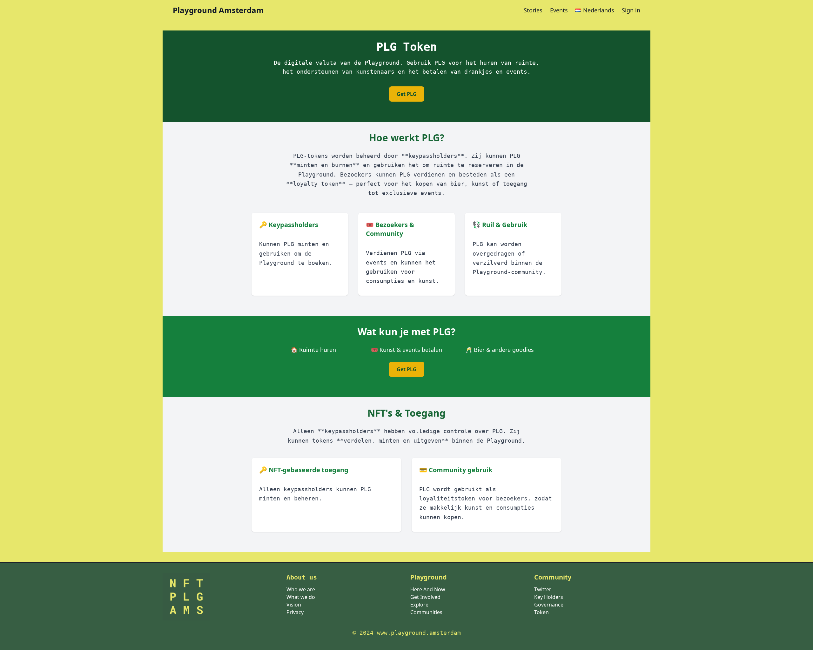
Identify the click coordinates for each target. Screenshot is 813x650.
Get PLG (407, 93)
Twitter (542, 589)
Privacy (295, 612)
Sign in (631, 10)
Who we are (300, 589)
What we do (300, 596)
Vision (293, 604)
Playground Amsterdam (218, 10)
